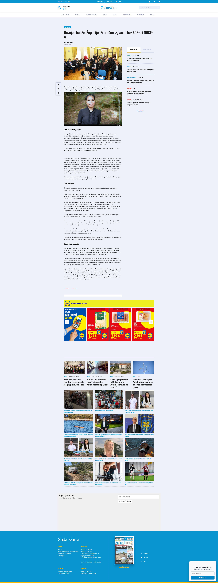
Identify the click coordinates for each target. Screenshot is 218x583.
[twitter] (154, 1)
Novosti (77, 14)
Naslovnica (65, 14)
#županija (74, 289)
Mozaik (152, 14)
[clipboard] (58, 93)
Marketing (109, 1)
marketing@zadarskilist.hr (92, 553)
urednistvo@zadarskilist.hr (65, 572)
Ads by (118, 125)
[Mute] (75, 123)
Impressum (118, 1)
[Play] (66, 123)
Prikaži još (140, 111)
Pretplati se (202, 577)
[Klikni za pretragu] (158, 7)
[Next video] (70, 123)
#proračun (67, 289)
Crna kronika (127, 14)
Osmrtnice (140, 14)
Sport (105, 14)
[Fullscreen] (119, 123)
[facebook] (149, 1)
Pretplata (100, 1)
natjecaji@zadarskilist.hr (87, 556)
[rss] (159, 1)
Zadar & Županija (91, 14)
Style (115, 14)
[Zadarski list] (109, 7)
